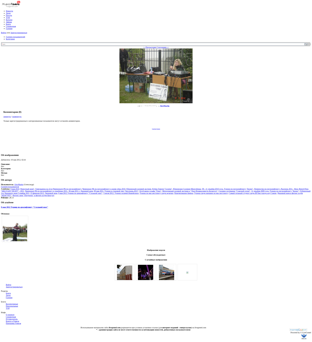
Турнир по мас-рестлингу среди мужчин (156, 193)
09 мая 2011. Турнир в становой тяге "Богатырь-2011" (116, 191)
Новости (9, 11)
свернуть (7, 117)
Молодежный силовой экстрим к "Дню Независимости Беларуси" (190, 191)
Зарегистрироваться (18, 33)
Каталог (9, 20)
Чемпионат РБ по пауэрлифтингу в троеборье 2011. (46, 191)
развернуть (16, 117)
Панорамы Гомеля (13, 323)
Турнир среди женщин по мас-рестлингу (211, 193)
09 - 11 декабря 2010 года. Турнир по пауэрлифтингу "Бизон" (227, 189)
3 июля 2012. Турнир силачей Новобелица (121, 193)
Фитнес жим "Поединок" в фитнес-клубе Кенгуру (33, 195)
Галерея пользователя (10, 187)
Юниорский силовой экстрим (138, 189)
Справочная (11, 26)
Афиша (9, 22)
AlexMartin (164, 106)
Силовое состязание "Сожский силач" (234, 191)
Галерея (9, 29)
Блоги (8, 293)
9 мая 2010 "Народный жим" (22, 189)
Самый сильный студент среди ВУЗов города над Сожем (252, 193)
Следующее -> (163, 47)
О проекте (10, 315)
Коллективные (12, 304)
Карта (8, 24)
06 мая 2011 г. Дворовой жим (81, 191)
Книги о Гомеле (12, 321)
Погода (9, 15)
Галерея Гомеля (156, 129)
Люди (8, 13)
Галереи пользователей (15, 37)
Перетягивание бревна (183, 193)
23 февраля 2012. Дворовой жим (43, 193)
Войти (3, 33)
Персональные (12, 306)
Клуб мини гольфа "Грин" (150, 191)
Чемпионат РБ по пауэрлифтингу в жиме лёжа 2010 (103, 189)
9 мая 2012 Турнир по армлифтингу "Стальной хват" (80, 193)
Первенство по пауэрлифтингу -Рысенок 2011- (273, 189)
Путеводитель (12, 319)
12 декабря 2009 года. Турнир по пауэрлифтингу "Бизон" (275, 191)
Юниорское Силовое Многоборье (187, 189)
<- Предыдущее (149, 47)
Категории (10, 39)
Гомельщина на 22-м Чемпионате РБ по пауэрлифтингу (58, 189)
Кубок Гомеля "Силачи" (162, 189)
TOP (8, 308)
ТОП (8, 18)
